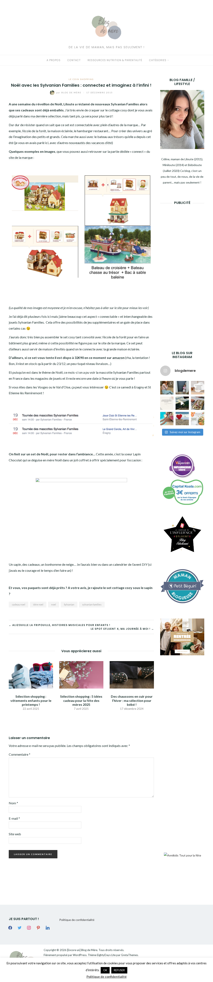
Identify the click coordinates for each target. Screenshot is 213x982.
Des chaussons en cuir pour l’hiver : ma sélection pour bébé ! (132, 700)
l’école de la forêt (34, 131)
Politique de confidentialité (76, 920)
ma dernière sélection (46, 116)
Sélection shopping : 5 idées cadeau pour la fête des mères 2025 (81, 700)
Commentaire (19, 754)
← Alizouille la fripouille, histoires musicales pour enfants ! (59, 625)
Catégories (157, 60)
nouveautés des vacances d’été (90, 143)
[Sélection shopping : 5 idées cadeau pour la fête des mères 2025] (81, 674)
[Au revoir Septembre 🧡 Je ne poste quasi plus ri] (182, 387)
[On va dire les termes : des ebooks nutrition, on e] (197, 387)
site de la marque (21, 157)
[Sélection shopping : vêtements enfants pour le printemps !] (31, 674)
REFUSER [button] (119, 970)
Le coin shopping (81, 79)
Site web (15, 834)
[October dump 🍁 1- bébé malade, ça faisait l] (166, 387)
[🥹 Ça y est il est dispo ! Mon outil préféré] (166, 403)
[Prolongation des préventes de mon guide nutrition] (197, 418)
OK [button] (105, 970)
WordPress (80, 955)
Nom (13, 803)
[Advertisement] (186, 271)
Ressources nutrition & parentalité (115, 60)
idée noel (38, 604)
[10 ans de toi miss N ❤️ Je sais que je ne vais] (182, 403)
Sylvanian (69, 604)
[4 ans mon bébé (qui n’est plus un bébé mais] (197, 403)
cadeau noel (18, 604)
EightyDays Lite (106, 955)
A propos (54, 60)
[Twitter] (19, 927)
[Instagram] (28, 927)
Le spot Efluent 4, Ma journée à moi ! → (122, 629)
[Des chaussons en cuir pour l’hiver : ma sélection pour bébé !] (132, 674)
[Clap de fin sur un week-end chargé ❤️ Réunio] (166, 418)
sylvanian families (92, 604)
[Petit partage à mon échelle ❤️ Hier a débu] (182, 418)
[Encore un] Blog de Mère (82, 950)
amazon (118, 358)
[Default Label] (38, 927)
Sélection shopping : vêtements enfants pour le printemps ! (30, 700)
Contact (74, 60)
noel (53, 604)
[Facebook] (10, 927)
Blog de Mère (69, 92)
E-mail (14, 818)
